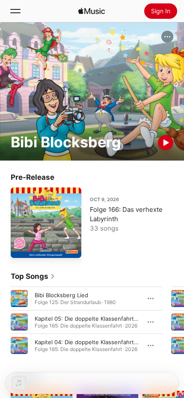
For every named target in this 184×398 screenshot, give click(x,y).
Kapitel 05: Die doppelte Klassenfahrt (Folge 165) (100, 318)
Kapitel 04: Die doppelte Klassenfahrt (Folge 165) (100, 342)
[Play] (165, 142)
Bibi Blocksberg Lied (61, 295)
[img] (91, 11)
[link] (33, 276)
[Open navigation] (15, 11)
